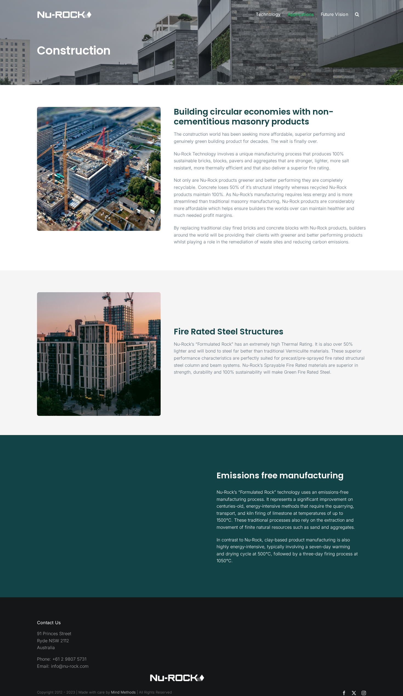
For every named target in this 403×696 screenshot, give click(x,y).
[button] (357, 14)
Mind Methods (123, 692)
